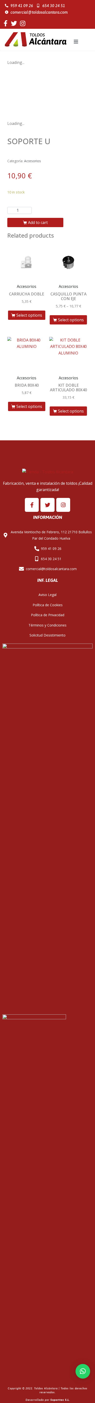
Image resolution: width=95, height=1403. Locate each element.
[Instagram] (22, 23)
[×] (83, 1371)
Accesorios (32, 161)
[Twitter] (14, 23)
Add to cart (38, 222)
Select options (29, 315)
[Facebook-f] (5, 23)
